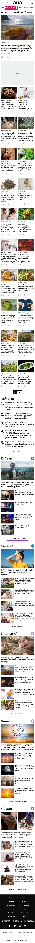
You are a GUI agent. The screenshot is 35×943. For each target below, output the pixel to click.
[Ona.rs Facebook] (10, 926)
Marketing (11, 932)
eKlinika (7, 546)
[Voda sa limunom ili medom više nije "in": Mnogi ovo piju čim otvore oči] (26, 184)
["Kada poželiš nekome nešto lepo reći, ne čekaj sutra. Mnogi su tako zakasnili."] (7, 518)
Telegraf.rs (6, 3)
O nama (5, 932)
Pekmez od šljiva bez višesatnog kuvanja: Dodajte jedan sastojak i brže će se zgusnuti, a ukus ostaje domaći (17, 405)
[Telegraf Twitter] (15, 926)
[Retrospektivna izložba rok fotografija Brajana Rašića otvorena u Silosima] (7, 495)
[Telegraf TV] (25, 926)
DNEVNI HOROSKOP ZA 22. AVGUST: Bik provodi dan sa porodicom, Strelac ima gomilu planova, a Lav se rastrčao (16, 434)
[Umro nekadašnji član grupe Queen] (7, 530)
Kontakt (23, 936)
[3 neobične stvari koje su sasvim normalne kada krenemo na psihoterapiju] (7, 606)
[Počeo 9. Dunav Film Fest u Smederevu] (7, 507)
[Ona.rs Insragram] (20, 926)
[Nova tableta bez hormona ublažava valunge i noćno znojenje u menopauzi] (7, 594)
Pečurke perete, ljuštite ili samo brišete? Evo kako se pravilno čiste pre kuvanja (17, 424)
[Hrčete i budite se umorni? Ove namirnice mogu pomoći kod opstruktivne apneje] (9, 214)
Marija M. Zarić (9, 53)
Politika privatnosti (15, 936)
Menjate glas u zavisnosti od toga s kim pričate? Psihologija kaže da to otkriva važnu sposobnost (17, 415)
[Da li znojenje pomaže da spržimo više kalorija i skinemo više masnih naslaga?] (17, 558)
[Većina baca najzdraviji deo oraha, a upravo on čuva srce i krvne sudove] (26, 275)
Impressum (18, 932)
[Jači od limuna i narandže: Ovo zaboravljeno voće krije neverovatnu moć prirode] (26, 214)
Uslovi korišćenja (27, 932)
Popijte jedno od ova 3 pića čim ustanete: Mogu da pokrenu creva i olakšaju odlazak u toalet (17, 444)
